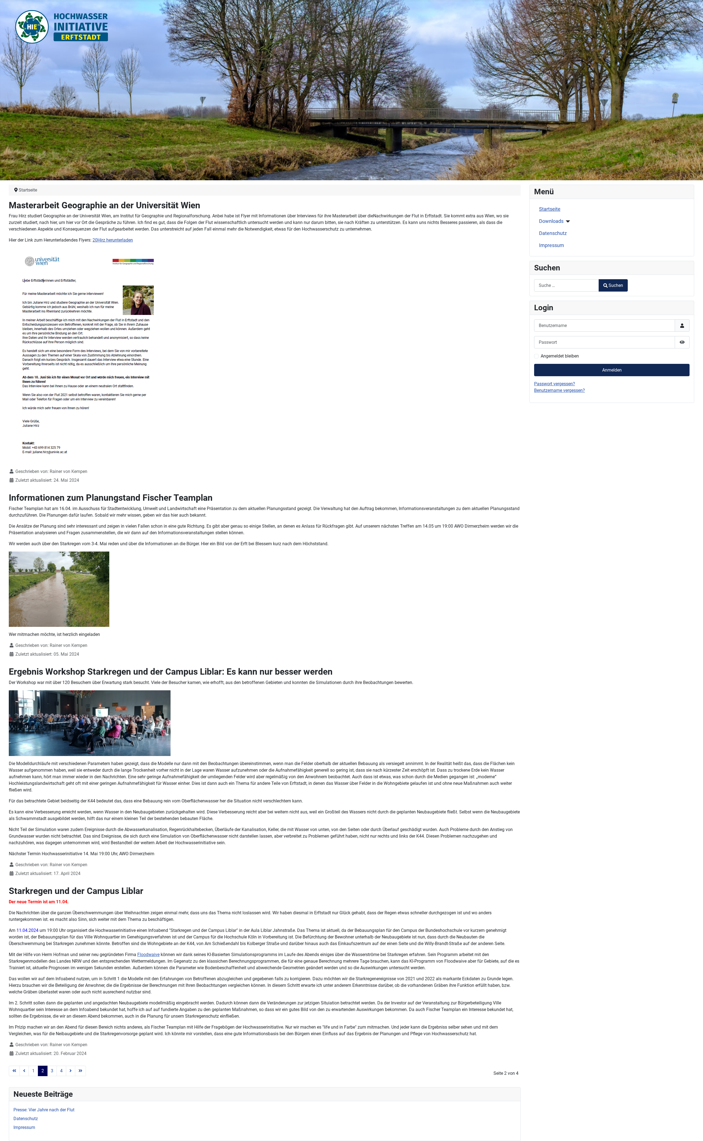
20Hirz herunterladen (113, 240)
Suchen (616, 285)
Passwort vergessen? (554, 383)
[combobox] (566, 285)
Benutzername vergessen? (559, 390)
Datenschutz (553, 233)
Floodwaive (148, 954)
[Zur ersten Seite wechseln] (14, 1071)
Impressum (551, 245)
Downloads (551, 221)
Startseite (549, 209)
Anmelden (612, 370)
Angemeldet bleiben (560, 356)
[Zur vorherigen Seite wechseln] (24, 1071)
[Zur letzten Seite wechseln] (80, 1071)
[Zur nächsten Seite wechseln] (70, 1071)
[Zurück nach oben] (693, 1131)
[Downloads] (566, 221)
